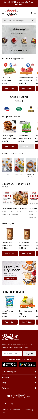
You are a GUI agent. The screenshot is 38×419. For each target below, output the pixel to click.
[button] (14, 50)
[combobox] (19, 20)
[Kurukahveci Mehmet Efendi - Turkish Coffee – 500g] (10, 233)
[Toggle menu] (3, 13)
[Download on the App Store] (9, 365)
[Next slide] (26, 50)
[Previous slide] (11, 50)
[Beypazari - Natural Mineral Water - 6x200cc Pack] (26, 126)
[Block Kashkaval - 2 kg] (27, 302)
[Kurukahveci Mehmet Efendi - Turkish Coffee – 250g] (27, 233)
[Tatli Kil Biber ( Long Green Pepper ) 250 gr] (10, 68)
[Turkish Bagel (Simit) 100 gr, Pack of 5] (10, 126)
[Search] (33, 20)
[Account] (31, 13)
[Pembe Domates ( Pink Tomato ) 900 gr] (27, 68)
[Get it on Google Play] (27, 365)
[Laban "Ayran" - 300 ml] (10, 302)
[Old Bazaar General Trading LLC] (19, 273)
